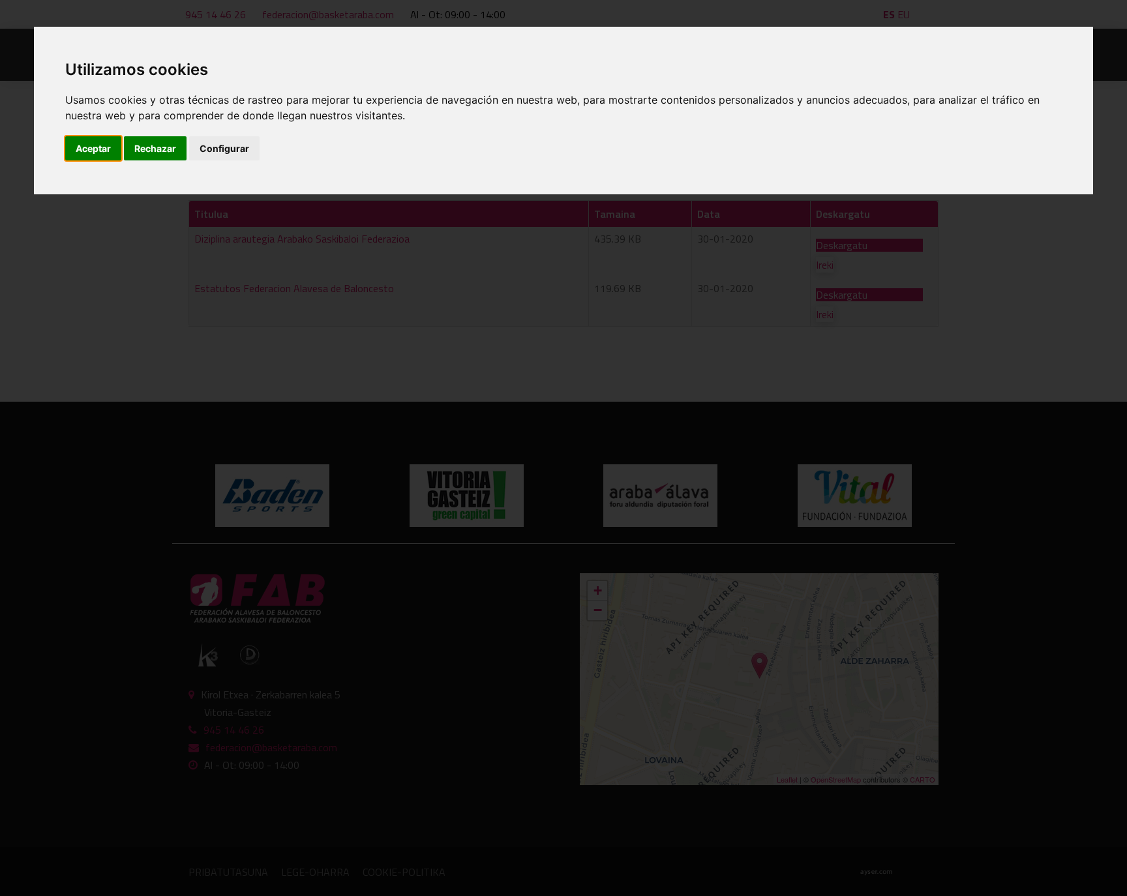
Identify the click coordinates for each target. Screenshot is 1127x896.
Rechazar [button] (155, 148)
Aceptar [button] (93, 148)
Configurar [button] (224, 148)
